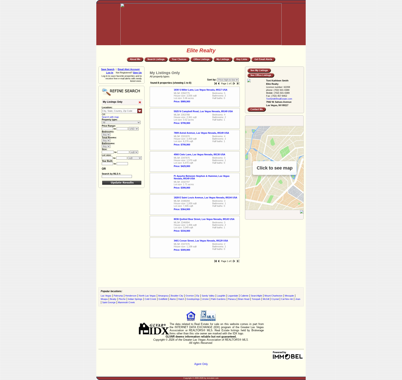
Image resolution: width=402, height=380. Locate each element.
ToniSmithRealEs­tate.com (279, 99)
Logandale (233, 295)
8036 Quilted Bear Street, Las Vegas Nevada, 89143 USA (204, 219)
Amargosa (163, 295)
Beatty (113, 299)
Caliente (244, 295)
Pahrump (118, 295)
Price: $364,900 (182, 209)
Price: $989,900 (182, 101)
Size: (104, 149)
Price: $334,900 (182, 231)
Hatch (181, 299)
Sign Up (137, 72)
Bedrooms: (108, 131)
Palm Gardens (218, 299)
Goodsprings (193, 299)
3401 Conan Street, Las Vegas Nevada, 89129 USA (201, 240)
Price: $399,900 (182, 187)
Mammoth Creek (126, 302)
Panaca (232, 299)
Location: (107, 107)
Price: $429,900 (182, 166)
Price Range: (109, 126)
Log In (109, 72)
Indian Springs (135, 299)
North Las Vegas (147, 295)
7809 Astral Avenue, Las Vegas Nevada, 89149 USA (201, 133)
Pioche (122, 299)
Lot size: (106, 155)
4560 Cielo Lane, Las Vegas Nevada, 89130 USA (199, 154)
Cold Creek (150, 299)
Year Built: (107, 161)
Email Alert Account (129, 69)
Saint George (109, 302)
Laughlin (221, 295)
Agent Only (201, 364)
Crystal (275, 299)
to (115, 128)
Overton (190, 295)
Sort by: (212, 79)
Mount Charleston (273, 295)
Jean (297, 299)
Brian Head (243, 299)
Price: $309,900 (182, 250)
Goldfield (162, 299)
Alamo (173, 299)
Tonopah (256, 299)
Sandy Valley (208, 295)
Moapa (104, 299)
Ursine (205, 299)
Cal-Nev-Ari (287, 299)
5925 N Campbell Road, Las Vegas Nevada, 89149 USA (203, 111)
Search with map (110, 117)
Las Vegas (106, 295)
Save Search (108, 69)
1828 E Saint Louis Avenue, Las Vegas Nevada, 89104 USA (205, 197)
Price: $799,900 (182, 123)
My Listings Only (112, 101)
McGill (266, 299)
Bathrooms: (108, 143)
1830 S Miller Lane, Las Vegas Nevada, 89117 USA (200, 90)
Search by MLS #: (111, 173)
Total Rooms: (109, 137)
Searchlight (256, 295)
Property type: (109, 119)
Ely (197, 295)
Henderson (131, 295)
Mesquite (289, 295)
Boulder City (177, 295)
